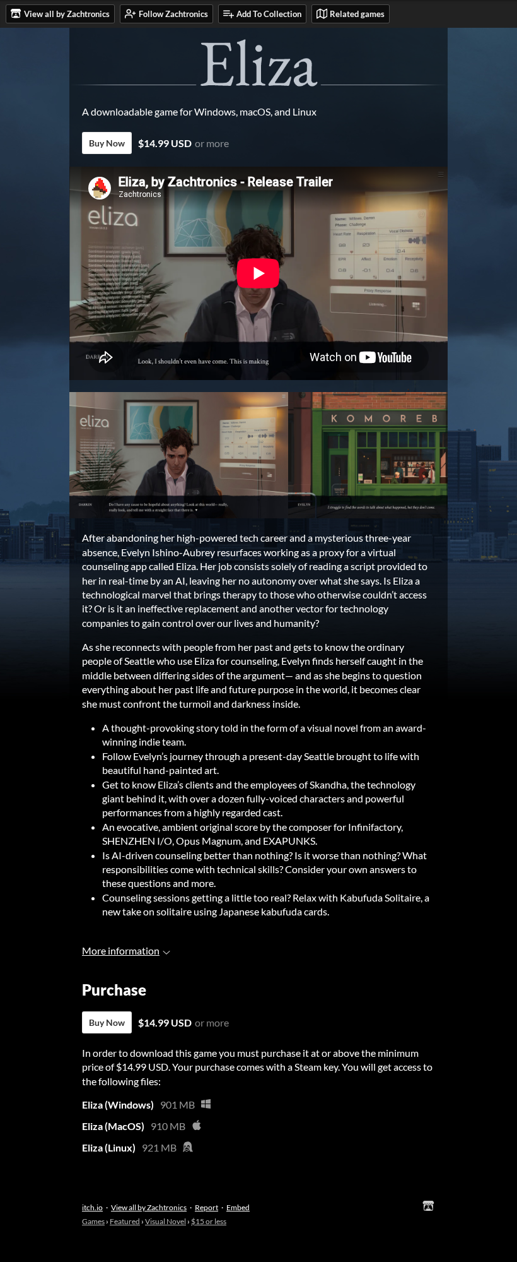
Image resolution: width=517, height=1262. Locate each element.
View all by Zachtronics (149, 1207)
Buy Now (107, 143)
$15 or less (208, 1221)
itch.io (92, 1207)
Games (93, 1221)
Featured (125, 1221)
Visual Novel (165, 1221)
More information (121, 950)
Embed (238, 1207)
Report (206, 1207)
